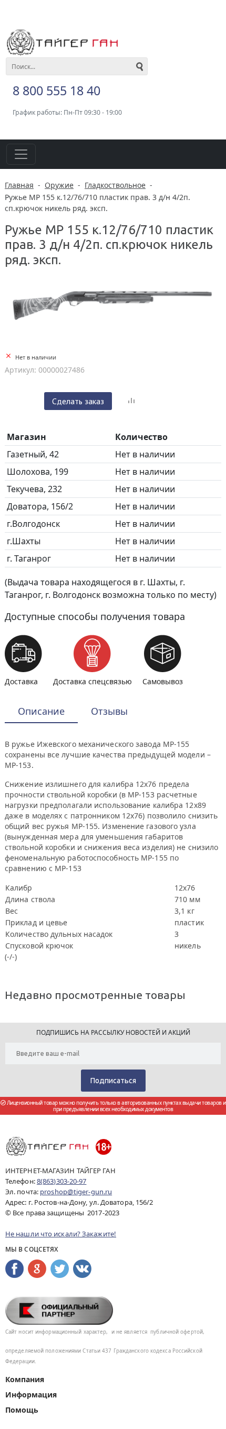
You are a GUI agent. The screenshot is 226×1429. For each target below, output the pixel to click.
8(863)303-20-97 (62, 1181)
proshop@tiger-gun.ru (76, 1191)
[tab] (41, 712)
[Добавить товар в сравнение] (131, 401)
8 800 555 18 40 (56, 90)
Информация (31, 1395)
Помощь (21, 1410)
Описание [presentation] (41, 711)
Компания (24, 1379)
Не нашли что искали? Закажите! (60, 1233)
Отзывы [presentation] (109, 711)
